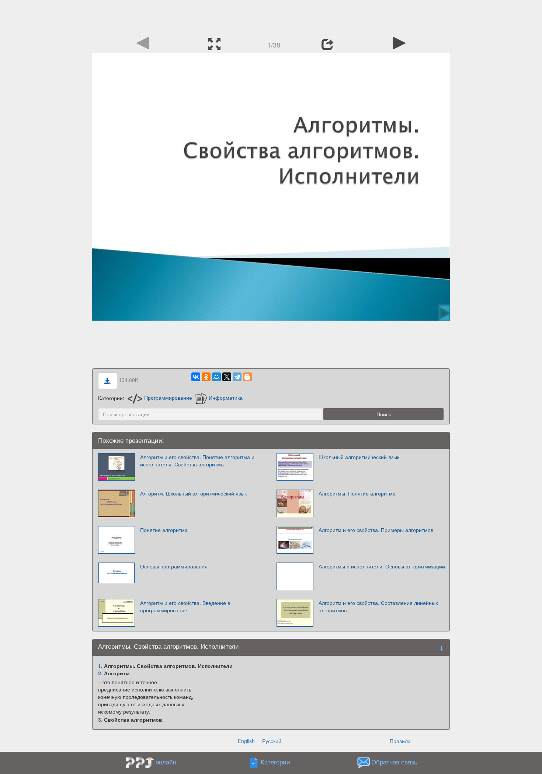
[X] (226, 376)
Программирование (168, 397)
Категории (275, 761)
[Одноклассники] (206, 376)
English (246, 741)
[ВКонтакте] (195, 376)
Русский (271, 741)
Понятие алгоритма (164, 529)
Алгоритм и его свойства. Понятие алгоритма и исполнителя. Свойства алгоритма (197, 460)
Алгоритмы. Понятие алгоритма (357, 493)
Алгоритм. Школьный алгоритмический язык (193, 493)
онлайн (166, 761)
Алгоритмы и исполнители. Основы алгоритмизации (382, 566)
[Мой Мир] (216, 376)
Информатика (226, 397)
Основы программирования (174, 566)
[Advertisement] (271, 16)
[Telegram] (237, 376)
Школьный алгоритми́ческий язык (359, 456)
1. (100, 665)
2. (100, 673)
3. (100, 719)
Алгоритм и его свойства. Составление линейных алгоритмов (378, 606)
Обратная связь (394, 761)
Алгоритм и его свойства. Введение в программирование (185, 606)
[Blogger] (247, 376)
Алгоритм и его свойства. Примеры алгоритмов (376, 529)
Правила (400, 741)
